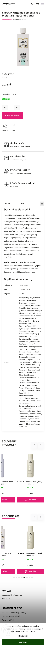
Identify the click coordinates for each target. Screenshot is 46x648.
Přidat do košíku (12, 115)
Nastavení (23, 636)
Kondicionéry (24, 285)
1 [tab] (14, 577)
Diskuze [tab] (20, 203)
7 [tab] (29, 577)
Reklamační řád (8, 620)
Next (40, 445)
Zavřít (38, 134)
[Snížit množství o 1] (5, 107)
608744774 (6, 598)
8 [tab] (32, 577)
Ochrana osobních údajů (11, 616)
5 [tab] (24, 577)
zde (33, 631)
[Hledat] (32, 3)
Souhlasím (23, 642)
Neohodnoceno (19, 19)
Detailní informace (9, 94)
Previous (34, 445)
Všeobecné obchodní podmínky (14, 613)
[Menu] (42, 3)
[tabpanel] (30, 477)
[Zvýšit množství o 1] (17, 107)
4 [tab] (21, 577)
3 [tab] (19, 577)
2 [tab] (16, 577)
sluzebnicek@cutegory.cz (12, 595)
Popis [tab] (7, 203)
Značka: (8, 74)
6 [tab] (27, 577)
